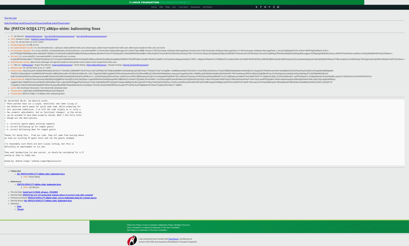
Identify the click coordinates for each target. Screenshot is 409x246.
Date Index (52, 23)
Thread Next (41, 23)
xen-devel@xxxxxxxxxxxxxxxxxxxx (59, 36)
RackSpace (174, 239)
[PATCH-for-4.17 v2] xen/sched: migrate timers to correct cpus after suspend (58, 195)
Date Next (18, 23)
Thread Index (63, 23)
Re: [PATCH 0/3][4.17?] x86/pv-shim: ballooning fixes (41, 174)
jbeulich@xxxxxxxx (34, 36)
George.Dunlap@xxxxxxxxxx (135, 65)
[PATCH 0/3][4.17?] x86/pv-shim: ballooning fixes (39, 184)
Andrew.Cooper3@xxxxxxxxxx (44, 39)
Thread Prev (29, 23)
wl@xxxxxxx (27, 65)
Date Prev (9, 23)
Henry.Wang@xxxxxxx (96, 65)
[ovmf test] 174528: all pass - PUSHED (40, 192)
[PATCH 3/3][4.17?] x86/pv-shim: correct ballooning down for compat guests (62, 198)
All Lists (12, 18)
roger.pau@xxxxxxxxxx (62, 65)
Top (6, 18)
